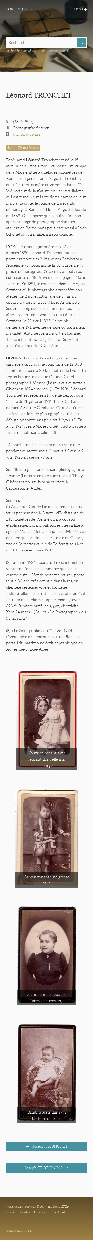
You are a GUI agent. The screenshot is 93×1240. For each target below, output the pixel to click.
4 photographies (26, 134)
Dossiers (40, 1212)
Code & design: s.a (19, 1230)
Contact (26, 1212)
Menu (79, 9)
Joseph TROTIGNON (44, 1168)
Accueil (12, 1212)
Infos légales (58, 1212)
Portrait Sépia (20, 9)
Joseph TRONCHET (49, 1146)
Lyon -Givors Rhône (23, 148)
